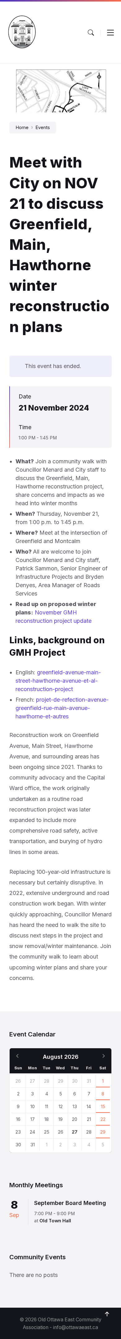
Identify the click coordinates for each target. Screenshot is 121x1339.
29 (102, 1132)
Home (22, 127)
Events (42, 127)
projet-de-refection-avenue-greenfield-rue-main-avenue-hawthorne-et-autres (62, 708)
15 (103, 1106)
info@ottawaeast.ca (75, 1327)
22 (103, 1119)
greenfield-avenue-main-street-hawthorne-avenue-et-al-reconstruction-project (58, 680)
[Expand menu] (110, 32)
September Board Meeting (70, 1203)
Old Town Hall (55, 1221)
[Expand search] (91, 32)
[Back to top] (107, 1314)
